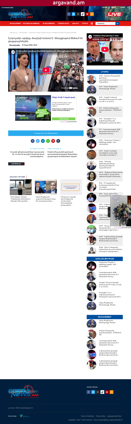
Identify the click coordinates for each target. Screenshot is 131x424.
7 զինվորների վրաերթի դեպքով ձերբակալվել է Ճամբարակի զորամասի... (110, 239)
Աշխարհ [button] (75, 23)
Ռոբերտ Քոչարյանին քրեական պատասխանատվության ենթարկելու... (109, 79)
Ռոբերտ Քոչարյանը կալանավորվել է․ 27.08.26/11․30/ (110, 110)
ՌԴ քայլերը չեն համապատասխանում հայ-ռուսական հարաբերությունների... (109, 186)
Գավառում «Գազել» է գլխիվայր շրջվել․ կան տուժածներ (110, 142)
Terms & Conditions (87, 416)
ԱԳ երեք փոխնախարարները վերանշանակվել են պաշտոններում (107, 165)
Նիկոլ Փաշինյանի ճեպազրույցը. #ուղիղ (108, 88)
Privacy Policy (100, 416)
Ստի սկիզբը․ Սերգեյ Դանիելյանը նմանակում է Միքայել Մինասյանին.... (21, 199)
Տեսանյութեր (23, 32)
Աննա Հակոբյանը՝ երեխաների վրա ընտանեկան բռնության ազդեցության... (110, 249)
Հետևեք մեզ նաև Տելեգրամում (46, 133)
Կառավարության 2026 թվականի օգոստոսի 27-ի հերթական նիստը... (109, 131)
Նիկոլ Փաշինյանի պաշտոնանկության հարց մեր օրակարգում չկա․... (45, 199)
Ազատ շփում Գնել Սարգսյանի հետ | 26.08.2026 (110, 195)
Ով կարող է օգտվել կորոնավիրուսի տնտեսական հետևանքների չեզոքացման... (68, 201)
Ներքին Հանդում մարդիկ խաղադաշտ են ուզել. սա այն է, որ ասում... (110, 99)
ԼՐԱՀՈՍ (104, 72)
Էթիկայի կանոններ (114, 416)
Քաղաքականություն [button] (31, 23)
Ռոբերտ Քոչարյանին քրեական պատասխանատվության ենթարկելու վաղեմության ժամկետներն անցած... (62, 154)
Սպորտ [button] (85, 23)
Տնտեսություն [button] (49, 23)
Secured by (12, 416)
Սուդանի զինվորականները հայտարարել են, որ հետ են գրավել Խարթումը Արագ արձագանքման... (27, 154)
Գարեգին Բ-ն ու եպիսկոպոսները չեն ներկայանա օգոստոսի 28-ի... (110, 121)
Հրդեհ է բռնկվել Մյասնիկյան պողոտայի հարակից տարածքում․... (108, 153)
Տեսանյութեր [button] (15, 23)
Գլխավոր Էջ (13, 32)
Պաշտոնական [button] (63, 23)
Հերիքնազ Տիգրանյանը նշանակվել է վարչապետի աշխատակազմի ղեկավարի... (111, 174)
